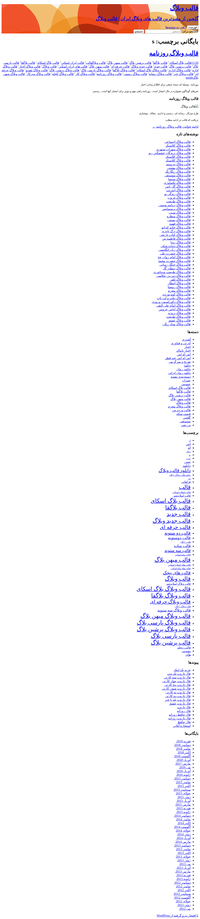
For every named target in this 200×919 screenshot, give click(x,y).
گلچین (187, 417)
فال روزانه (184, 711)
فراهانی (186, 481)
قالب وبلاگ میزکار (38, 74)
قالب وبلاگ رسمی (135, 74)
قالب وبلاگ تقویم (37, 70)
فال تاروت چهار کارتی (176, 681)
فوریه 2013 (183, 875)
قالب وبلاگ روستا (179, 287)
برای (188, 451)
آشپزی (186, 339)
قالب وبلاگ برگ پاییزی (176, 231)
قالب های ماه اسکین (181, 568)
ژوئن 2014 (184, 834)
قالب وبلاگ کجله (63, 74)
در (189, 478)
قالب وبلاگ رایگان (183, 606)
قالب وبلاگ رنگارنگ (178, 171)
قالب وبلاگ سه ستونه (174, 610)
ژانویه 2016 (183, 774)
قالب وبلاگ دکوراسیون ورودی (171, 302)
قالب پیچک (184, 647)
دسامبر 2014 (182, 815)
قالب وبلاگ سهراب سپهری (173, 149)
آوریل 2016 (184, 771)
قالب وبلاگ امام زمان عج (174, 257)
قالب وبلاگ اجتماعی (177, 142)
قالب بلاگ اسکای (180, 62)
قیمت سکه (183, 414)
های (188, 654)
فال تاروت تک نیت (179, 673)
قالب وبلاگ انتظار (179, 283)
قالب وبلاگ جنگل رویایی (175, 264)
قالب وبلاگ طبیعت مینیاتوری (172, 272)
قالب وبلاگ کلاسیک (178, 145)
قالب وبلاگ (99, 62)
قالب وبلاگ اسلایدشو (179, 583)
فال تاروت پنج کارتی (177, 685)
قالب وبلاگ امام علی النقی (173, 305)
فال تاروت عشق (180, 703)
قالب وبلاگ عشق (179, 320)
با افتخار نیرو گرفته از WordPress (177, 915)
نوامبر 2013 (183, 849)
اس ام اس (184, 354)
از (190, 440)
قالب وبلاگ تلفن (180, 279)
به (190, 455)
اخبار (187, 347)
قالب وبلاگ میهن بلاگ (165, 616)
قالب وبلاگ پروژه (179, 313)
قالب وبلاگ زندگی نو (177, 194)
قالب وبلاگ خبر (183, 74)
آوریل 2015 (184, 800)
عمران (186, 380)
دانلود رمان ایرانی (179, 373)
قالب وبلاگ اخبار (29, 66)
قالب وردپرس (181, 410)
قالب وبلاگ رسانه (160, 74)
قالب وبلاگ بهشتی (179, 168)
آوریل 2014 (184, 838)
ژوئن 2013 (184, 860)
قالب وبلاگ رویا (181, 242)
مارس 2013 (183, 871)
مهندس (186, 651)
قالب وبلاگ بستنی (179, 220)
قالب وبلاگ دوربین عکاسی (173, 275)
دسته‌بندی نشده (181, 376)
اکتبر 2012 (184, 890)
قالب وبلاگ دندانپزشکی (176, 246)
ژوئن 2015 (184, 797)
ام (189, 447)
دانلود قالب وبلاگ (175, 470)
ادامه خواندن (175, 126)
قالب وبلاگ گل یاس (178, 186)
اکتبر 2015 (184, 786)
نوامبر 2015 (183, 782)
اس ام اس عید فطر (178, 358)
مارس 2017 (183, 763)
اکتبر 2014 (184, 823)
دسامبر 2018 (182, 745)
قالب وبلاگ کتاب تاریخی (175, 235)
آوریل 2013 (184, 867)
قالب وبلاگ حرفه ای (170, 601)
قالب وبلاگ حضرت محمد (174, 261)
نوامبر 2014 (183, 819)
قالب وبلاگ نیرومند (178, 164)
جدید (188, 459)
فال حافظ (184, 722)
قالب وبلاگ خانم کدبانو (176, 227)
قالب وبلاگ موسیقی (177, 175)
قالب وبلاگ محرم (179, 290)
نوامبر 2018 (183, 748)
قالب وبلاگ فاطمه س (176, 238)
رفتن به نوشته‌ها (175, 27)
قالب (89, 62)
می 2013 (185, 864)
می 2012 (185, 908)
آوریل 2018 (184, 760)
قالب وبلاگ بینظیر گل (177, 268)
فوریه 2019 (183, 741)
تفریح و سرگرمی (180, 361)
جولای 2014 (183, 830)
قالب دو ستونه (177, 532)
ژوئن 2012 (184, 905)
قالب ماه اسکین (183, 555)
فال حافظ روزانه (180, 714)
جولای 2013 (183, 856)
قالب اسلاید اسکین (181, 492)
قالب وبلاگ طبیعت (178, 201)
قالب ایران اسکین (72, 62)
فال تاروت (184, 707)
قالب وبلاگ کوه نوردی (176, 294)
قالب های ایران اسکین (72, 66)
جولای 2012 (183, 901)
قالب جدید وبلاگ (141, 66)
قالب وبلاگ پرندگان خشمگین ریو (170, 153)
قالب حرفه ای (120, 66)
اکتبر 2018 (184, 752)
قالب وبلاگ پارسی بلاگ (96, 70)
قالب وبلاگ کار (85, 74)
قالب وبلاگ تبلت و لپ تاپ (174, 298)
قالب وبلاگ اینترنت (178, 190)
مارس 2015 (183, 804)
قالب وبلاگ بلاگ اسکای (152, 70)
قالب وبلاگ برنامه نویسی (174, 205)
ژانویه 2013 (183, 879)
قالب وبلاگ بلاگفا (124, 70)
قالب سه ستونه (177, 550)
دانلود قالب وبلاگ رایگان (180, 475)
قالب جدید (160, 66)
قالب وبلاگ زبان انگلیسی (174, 249)
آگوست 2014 (182, 827)
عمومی (186, 384)
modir (189, 77)
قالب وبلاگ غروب (179, 197)
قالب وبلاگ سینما (179, 179)
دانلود (187, 365)
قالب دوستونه (179, 538)
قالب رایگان (185, 542)
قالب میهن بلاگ (117, 62)
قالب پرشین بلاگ (140, 62)
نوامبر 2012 (183, 886)
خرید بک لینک (182, 670)
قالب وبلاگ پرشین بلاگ (64, 70)
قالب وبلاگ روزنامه (173, 53)
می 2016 (185, 767)
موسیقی (185, 421)
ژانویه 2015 (183, 812)
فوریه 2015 (183, 808)
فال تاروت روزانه (179, 718)
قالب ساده (182, 546)
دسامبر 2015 (182, 778)
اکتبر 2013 (184, 853)
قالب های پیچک (177, 572)
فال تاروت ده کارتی (178, 696)
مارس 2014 (183, 841)
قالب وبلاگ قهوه (180, 223)
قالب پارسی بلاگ (171, 636)
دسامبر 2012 (182, 882)
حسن (187, 462)
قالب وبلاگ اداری (179, 70)
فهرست (192, 27)
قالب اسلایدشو (182, 495)
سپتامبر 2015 (182, 789)
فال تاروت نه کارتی (178, 692)
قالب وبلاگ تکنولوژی (177, 182)
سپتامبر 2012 (182, 894)
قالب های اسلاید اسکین (179, 565)
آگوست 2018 (182, 756)
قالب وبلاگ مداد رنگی (176, 324)
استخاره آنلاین (182, 725)
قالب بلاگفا (160, 62)
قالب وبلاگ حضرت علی (175, 253)
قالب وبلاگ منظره (179, 216)
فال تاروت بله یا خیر (178, 699)
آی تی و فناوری (181, 343)
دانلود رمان (183, 369)
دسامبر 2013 (182, 845)
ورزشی (186, 425)
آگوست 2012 (182, 897)
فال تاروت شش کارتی (176, 688)
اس (188, 444)
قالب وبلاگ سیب (180, 212)
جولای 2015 (183, 793)
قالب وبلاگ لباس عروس (175, 309)
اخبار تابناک (183, 350)
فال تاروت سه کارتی (177, 677)
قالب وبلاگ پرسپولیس (176, 209)
